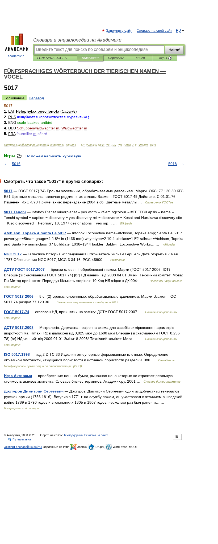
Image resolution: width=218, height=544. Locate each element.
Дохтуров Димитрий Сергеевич (34, 391)
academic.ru (17, 56)
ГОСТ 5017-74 (16, 312)
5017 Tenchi (15, 212)
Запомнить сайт (119, 30)
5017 (8, 191)
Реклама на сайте (96, 435)
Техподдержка (73, 435)
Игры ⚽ (165, 58)
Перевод (36, 98)
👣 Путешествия (19, 439)
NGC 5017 (13, 254)
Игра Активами (18, 376)
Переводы (116, 58)
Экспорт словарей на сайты (23, 446)
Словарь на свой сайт (154, 30)
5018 (172, 164)
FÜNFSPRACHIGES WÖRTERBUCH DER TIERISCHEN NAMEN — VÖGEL (55, 58)
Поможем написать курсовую (53, 156)
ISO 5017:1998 (17, 354)
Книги (140, 58)
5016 (16, 164)
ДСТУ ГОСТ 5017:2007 (24, 269)
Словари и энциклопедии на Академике (77, 40)
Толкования (90, 58)
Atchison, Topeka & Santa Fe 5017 (35, 233)
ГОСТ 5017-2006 (18, 296)
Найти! (174, 50)
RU (178, 30)
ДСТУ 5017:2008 (18, 327)
